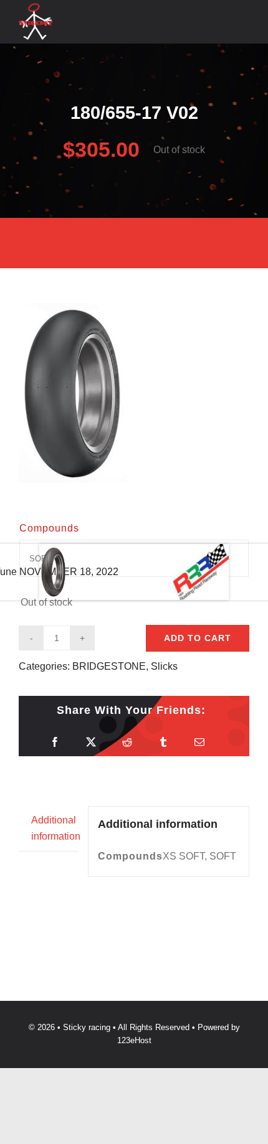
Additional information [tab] (55, 828)
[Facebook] (55, 742)
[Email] (199, 742)
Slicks (164, 666)
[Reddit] (127, 742)
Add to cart (197, 638)
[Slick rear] (134, 393)
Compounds (49, 528)
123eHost (134, 1040)
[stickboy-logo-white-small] (36, 7)
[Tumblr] (163, 742)
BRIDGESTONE (109, 666)
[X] (91, 742)
